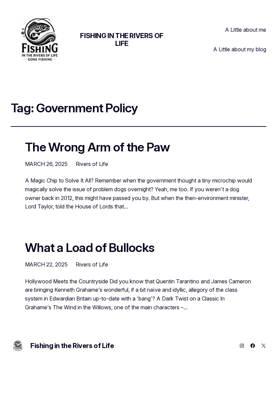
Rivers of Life (92, 164)
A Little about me (245, 29)
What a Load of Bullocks (89, 248)
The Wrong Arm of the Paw (97, 147)
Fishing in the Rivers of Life (121, 40)
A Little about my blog (239, 49)
